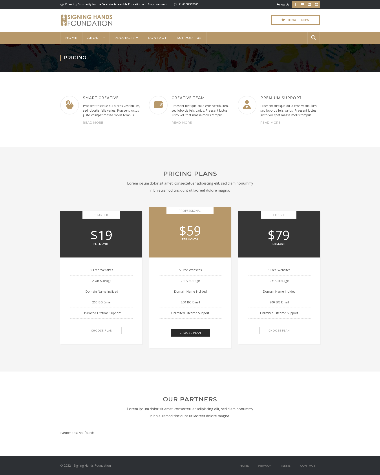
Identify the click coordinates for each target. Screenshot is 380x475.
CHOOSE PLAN (101, 330)
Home (244, 465)
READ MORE (93, 123)
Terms (285, 465)
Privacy (264, 465)
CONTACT (157, 38)
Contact (308, 465)
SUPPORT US (189, 38)
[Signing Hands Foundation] (86, 20)
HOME (71, 38)
